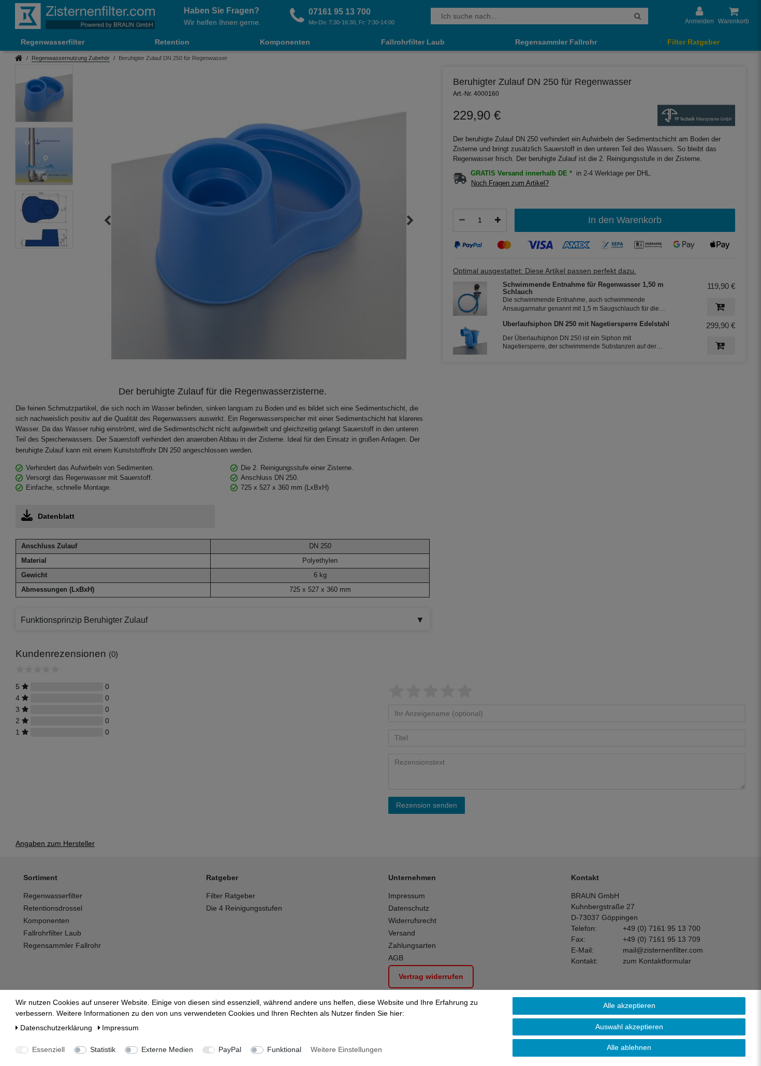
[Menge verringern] (462, 220)
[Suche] (637, 16)
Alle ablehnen (629, 1047)
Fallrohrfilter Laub (413, 42)
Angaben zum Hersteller (55, 843)
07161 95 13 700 (340, 11)
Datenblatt (56, 516)
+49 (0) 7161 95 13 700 (661, 928)
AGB (395, 958)
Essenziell (48, 1049)
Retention (172, 42)
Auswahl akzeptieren (629, 1027)
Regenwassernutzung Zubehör (71, 58)
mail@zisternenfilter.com (663, 950)
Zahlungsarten (412, 945)
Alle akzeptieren (629, 1005)
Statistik (102, 1049)
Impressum (406, 896)
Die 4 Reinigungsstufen (244, 908)
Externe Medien (167, 1049)
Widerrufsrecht (412, 920)
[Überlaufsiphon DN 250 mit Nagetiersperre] (470, 338)
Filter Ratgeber (693, 42)
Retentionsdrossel (52, 908)
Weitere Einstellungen (346, 1049)
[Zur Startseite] (85, 16)
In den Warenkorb (625, 220)
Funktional (284, 1049)
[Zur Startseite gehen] (19, 59)
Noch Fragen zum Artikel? (510, 183)
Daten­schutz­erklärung (57, 1028)
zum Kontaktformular (657, 961)
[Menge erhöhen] (497, 220)
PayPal (229, 1049)
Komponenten (285, 42)
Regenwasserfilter (52, 42)
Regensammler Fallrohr (556, 42)
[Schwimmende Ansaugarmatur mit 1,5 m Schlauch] (470, 299)
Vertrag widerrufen (431, 976)
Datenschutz (408, 908)
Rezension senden (426, 805)
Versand (401, 933)
